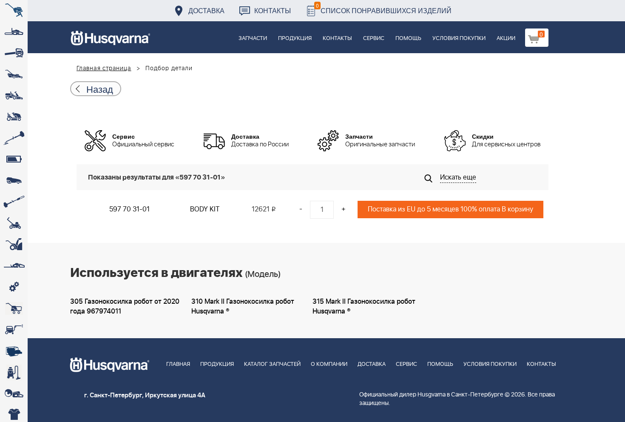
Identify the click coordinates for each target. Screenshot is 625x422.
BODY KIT (204, 209)
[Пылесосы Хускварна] (14, 372)
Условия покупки (459, 38)
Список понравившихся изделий (384, 8)
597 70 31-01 (129, 209)
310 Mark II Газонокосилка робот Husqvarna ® (242, 306)
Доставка (206, 10)
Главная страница (104, 68)
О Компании (329, 364)
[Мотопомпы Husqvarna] (14, 351)
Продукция (295, 38)
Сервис (373, 38)
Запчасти (253, 38)
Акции (506, 38)
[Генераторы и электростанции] (14, 308)
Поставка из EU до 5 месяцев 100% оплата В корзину (450, 209)
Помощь (408, 38)
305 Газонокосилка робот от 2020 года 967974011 (124, 306)
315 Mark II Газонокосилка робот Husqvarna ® (363, 306)
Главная (178, 364)
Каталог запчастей (272, 364)
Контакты (272, 10)
